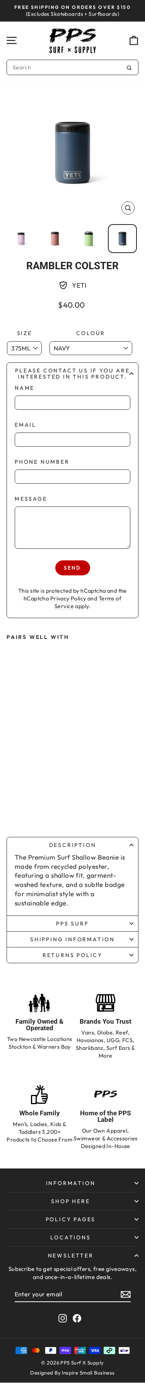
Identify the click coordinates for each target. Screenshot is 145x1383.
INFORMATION (71, 1183)
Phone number (42, 461)
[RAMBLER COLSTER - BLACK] (18, 809)
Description (72, 845)
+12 (49, 808)
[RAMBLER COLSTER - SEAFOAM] (49, 795)
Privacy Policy (68, 598)
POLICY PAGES (71, 1219)
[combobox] (72, 67)
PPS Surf (72, 923)
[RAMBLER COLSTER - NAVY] (18, 795)
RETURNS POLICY (72, 955)
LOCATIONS (70, 1237)
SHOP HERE (70, 1201)
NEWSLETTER (71, 1255)
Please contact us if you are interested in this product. (72, 373)
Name (24, 387)
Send (72, 568)
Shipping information (72, 939)
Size (24, 333)
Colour (90, 333)
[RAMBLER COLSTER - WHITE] (34, 795)
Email (25, 424)
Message (31, 498)
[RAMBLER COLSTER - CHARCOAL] (34, 809)
